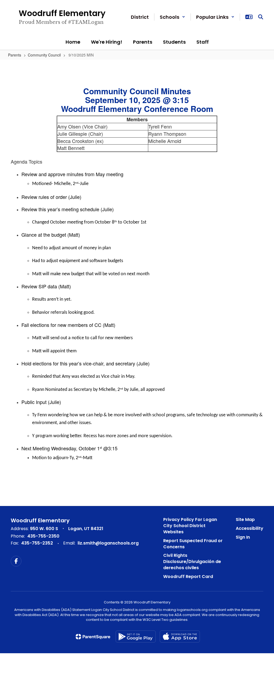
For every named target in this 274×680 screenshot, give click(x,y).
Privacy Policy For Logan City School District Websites (190, 525)
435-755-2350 (43, 536)
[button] (172, 17)
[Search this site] (260, 17)
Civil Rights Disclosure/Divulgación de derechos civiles (192, 561)
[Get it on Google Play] (136, 636)
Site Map (245, 519)
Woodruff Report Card (188, 576)
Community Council (44, 55)
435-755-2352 (37, 543)
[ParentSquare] (93, 637)
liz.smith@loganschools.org (108, 543)
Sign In (243, 537)
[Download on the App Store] (180, 636)
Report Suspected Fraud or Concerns (193, 544)
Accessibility (249, 528)
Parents (14, 55)
